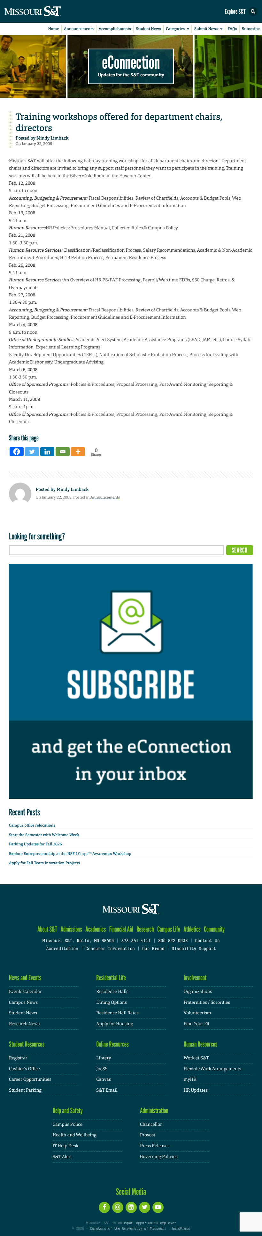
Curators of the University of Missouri (128, 1229)
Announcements (79, 28)
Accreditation (62, 949)
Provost (147, 1135)
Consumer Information (110, 949)
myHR (190, 1079)
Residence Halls (112, 992)
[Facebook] (17, 451)
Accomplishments (115, 28)
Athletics (191, 929)
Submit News (206, 28)
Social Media (131, 1191)
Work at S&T (196, 1058)
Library (103, 1058)
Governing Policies (159, 1157)
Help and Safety (68, 1110)
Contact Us (207, 941)
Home (53, 28)
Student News (148, 28)
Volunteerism (197, 1013)
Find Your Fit (197, 1024)
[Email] (63, 451)
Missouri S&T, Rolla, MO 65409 (78, 941)
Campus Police (67, 1124)
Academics (95, 929)
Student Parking (25, 1090)
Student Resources (26, 1044)
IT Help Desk (66, 1146)
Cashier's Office (24, 1069)
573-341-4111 (135, 941)
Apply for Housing (114, 1024)
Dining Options (111, 1002)
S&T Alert (62, 1157)
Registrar (18, 1058)
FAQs (232, 28)
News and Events (25, 977)
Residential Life (111, 977)
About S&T (47, 929)
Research (145, 929)
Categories (175, 28)
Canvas (103, 1079)
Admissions (71, 929)
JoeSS (101, 1069)
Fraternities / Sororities (207, 1002)
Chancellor (151, 1124)
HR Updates (196, 1090)
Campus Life (168, 929)
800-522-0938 (173, 941)
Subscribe (251, 28)
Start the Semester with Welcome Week (44, 834)
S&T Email (106, 1090)
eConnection (131, 62)
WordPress (181, 1229)
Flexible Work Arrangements (212, 1069)
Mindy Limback (52, 138)
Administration (154, 1110)
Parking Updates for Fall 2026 (35, 844)
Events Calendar (25, 992)
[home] (44, 11)
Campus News (23, 1002)
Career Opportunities (30, 1079)
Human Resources (201, 1044)
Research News (24, 1024)
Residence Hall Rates (117, 1013)
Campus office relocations (32, 825)
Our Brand (153, 949)
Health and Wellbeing (74, 1135)
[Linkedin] (47, 451)
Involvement (195, 977)
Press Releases (155, 1146)
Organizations (198, 992)
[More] (78, 451)
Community (214, 929)
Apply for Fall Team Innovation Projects (44, 863)
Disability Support (194, 949)
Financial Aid (121, 929)
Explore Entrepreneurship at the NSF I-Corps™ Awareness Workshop (70, 853)
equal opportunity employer (150, 1223)
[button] (253, 11)
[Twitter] (32, 451)
